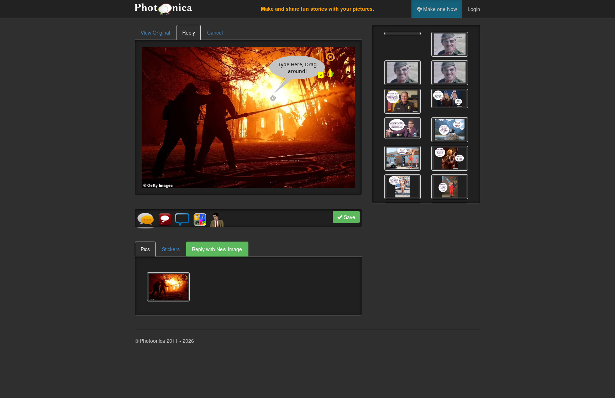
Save (348, 217)
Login (474, 8)
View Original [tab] (155, 32)
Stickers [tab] (171, 249)
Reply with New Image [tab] (217, 249)
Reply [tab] (188, 32)
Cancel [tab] (215, 32)
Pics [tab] (145, 249)
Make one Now (439, 8)
